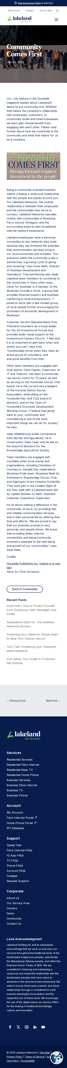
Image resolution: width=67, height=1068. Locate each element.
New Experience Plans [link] (29, 3)
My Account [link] (14, 10)
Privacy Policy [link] (15, 1056)
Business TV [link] (15, 790)
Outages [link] (29, 10)
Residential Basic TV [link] (20, 770)
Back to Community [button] (24, 589)
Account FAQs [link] (16, 870)
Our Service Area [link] (18, 903)
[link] (19, 19)
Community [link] (14, 918)
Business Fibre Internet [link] (22, 785)
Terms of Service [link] (34, 1056)
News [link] (10, 913)
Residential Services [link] (19, 759)
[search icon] (57, 10)
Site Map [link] (45, 1052)
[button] (56, 19)
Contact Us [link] (14, 923)
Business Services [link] (18, 780)
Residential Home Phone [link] (23, 775)
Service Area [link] (46, 10)
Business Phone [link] (17, 795)
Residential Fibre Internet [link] (23, 764)
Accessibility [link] (28, 1060)
